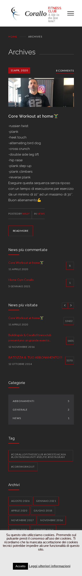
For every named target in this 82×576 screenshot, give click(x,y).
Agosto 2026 (20, 500)
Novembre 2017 (22, 520)
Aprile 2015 (19, 529)
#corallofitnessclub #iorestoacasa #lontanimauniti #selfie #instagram (38, 456)
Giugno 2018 (43, 510)
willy (26, 213)
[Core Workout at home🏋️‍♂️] (41, 87)
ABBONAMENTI (41, 401)
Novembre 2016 (51, 520)
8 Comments (65, 70)
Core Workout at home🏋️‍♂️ (33, 116)
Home (12, 36)
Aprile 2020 (19, 510)
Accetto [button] (20, 566)
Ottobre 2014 (43, 529)
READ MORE (21, 230)
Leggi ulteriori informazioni (49, 566)
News (41, 213)
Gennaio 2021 (46, 500)
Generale (41, 409)
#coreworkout (23, 466)
